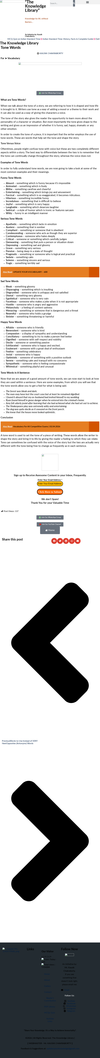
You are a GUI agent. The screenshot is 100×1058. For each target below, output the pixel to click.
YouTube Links (50, 1020)
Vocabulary (14, 58)
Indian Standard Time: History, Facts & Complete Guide (60, 39)
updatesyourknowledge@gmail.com (63, 1049)
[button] (87, 2)
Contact (48, 992)
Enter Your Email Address (50, 480)
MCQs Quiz (49, 1013)
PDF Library (49, 1007)
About (47, 980)
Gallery (47, 986)
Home (47, 974)
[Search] (74, 3)
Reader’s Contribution (50, 999)
